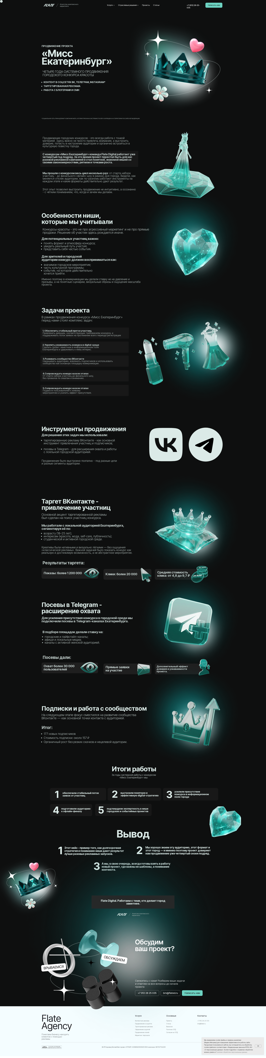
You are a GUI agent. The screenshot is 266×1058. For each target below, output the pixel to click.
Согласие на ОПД (172, 1032)
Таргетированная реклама (144, 1026)
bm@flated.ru (201, 1024)
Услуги (110, 5)
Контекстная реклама (142, 1021)
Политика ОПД (171, 1029)
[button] (213, 5)
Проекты (146, 5)
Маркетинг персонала (142, 1035)
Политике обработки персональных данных (231, 1052)
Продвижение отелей (142, 1032)
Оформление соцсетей (142, 1029)
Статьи (156, 5)
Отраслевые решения (127, 5)
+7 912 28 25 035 (203, 1021)
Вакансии (169, 1026)
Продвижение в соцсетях (143, 1024)
